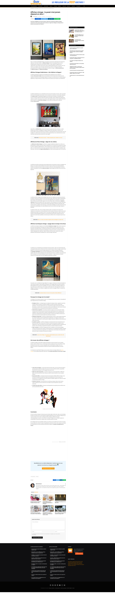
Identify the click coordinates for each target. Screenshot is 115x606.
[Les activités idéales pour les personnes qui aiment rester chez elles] (71, 36)
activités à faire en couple (72, 563)
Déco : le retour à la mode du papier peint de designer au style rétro (50, 219)
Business (68, 6)
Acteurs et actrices (79, 562)
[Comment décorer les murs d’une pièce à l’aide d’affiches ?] (36, 508)
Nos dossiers (70, 561)
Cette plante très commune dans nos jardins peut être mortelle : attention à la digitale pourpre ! (77, 51)
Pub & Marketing (33, 6)
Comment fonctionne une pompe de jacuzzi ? (77, 70)
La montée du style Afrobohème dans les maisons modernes (79, 40)
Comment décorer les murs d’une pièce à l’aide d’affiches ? (50, 292)
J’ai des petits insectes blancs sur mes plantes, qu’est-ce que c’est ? (77, 64)
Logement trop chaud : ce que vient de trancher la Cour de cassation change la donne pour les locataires (77, 67)
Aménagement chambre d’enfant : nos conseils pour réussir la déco (48, 513)
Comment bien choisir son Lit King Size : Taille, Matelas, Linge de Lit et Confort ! (77, 73)
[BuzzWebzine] (36, 2)
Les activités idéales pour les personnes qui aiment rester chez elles (79, 35)
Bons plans (78, 6)
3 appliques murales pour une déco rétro (60, 502)
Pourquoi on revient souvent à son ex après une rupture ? (38, 575)
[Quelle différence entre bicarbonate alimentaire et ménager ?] (48, 497)
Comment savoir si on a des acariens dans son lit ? (77, 76)
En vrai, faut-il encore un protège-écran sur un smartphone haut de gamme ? (38, 578)
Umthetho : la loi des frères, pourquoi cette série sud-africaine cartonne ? (39, 555)
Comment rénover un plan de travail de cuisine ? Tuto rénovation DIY (77, 55)
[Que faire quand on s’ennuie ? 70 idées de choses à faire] (36, 497)
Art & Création (36, 8)
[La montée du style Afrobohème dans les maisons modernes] (71, 40)
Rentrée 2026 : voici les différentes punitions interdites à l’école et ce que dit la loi (38, 552)
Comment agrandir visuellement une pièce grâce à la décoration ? (76, 48)
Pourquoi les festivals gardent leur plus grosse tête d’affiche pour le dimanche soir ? (38, 561)
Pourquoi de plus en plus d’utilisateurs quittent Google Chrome (38, 549)
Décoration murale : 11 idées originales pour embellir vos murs (50, 137)
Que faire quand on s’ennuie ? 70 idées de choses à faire (36, 502)
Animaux (55, 6)
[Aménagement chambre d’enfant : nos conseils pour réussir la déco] (48, 508)
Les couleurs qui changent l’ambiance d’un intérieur (76, 61)
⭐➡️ (48, 468)
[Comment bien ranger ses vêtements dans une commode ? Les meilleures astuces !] (71, 31)
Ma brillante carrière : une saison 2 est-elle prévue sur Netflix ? (39, 564)
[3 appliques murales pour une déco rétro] (60, 497)
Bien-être (73, 6)
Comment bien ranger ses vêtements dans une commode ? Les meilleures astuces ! (79, 30)
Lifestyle (59, 6)
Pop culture (40, 6)
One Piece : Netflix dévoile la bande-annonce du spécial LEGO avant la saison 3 (38, 558)
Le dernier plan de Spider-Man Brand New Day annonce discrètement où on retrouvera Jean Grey (38, 571)
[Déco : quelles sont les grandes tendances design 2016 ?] (60, 508)
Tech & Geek (46, 6)
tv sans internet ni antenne (75, 564)
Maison (51, 6)
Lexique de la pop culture (76, 561)
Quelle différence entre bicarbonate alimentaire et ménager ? (47, 502)
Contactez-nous (79, 553)
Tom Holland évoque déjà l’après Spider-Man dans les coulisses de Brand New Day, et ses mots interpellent (39, 567)
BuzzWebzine (32, 8)
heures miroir (73, 565)
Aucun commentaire (48, 16)
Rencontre (64, 6)
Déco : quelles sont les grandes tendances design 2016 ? (60, 513)
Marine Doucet (35, 16)
